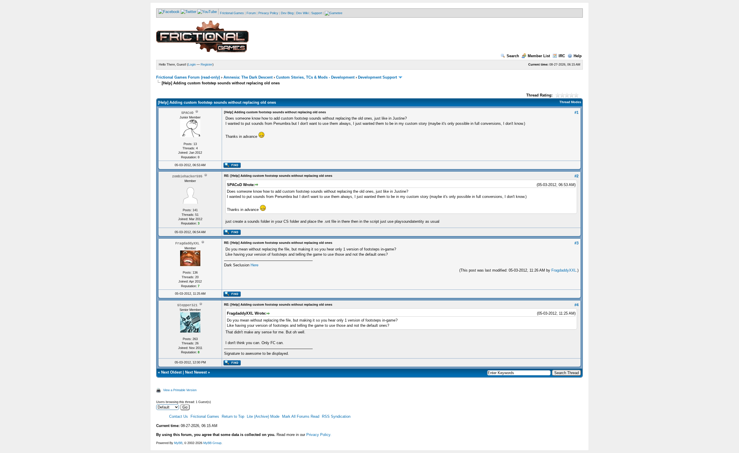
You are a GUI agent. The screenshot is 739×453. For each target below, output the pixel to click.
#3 (576, 243)
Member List (539, 56)
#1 (576, 112)
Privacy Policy (268, 13)
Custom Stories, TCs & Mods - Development (315, 77)
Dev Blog (287, 13)
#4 (576, 305)
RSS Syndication (336, 416)
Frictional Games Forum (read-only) (188, 77)
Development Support (377, 77)
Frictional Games (232, 13)
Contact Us (178, 416)
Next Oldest (171, 372)
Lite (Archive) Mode (263, 416)
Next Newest (196, 372)
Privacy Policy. (318, 434)
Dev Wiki (302, 13)
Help (578, 56)
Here (254, 265)
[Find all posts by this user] (232, 166)
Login (192, 64)
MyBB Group (212, 443)
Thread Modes (570, 102)
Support (316, 13)
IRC (562, 56)
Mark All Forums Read (300, 416)
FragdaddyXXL (563, 270)
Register (206, 64)
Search (513, 56)
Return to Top (233, 416)
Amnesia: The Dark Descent (248, 77)
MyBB (178, 443)
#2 (576, 176)
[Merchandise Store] (333, 13)
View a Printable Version (180, 390)
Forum (251, 13)
